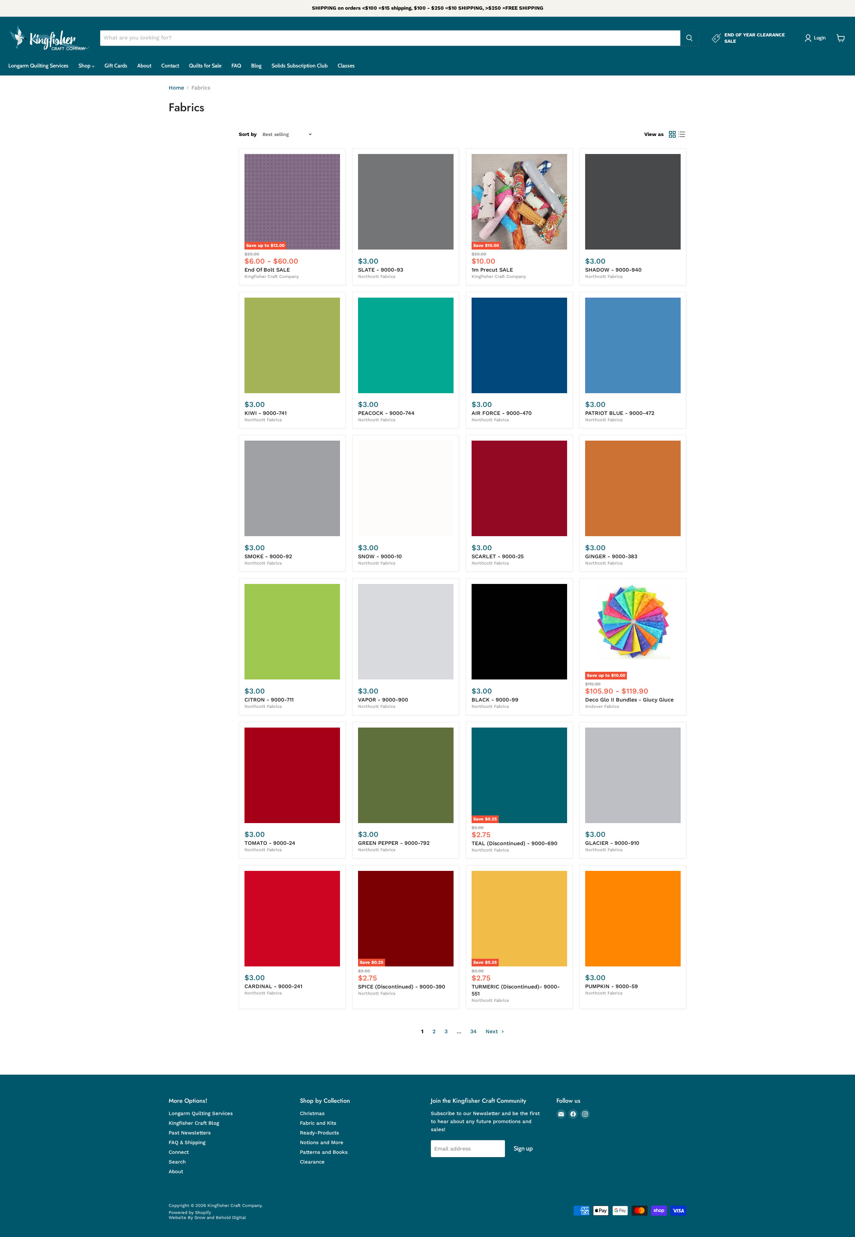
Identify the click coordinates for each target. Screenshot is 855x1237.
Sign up (523, 1148)
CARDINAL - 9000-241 (273, 986)
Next (493, 1031)
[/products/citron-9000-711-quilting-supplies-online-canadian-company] (292, 631)
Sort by (247, 134)
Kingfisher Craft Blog (194, 1123)
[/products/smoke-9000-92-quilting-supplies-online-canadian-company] (292, 488)
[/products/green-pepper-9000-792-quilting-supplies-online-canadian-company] (406, 775)
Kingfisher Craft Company (271, 276)
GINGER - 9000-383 (611, 556)
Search (177, 1162)
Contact (170, 65)
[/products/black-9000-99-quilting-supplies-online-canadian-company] (519, 631)
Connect (179, 1152)
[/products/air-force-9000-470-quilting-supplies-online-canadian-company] (519, 345)
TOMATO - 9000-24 (269, 843)
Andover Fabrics (602, 706)
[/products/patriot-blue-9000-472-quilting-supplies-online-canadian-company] (633, 345)
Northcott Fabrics (376, 276)
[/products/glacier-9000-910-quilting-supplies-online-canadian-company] (633, 775)
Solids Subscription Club (300, 65)
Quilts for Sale (205, 65)
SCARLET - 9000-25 (498, 556)
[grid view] (672, 134)
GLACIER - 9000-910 (612, 843)
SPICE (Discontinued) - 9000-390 (401, 986)
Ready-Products (319, 1133)
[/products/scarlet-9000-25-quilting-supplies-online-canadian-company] (519, 488)
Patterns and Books (324, 1152)
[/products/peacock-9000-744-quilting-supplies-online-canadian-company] (406, 345)
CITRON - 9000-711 (269, 700)
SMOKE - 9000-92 (268, 556)
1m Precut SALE (492, 270)
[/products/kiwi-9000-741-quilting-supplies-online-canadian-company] (292, 345)
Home (176, 88)
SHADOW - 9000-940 (613, 270)
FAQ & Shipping (187, 1142)
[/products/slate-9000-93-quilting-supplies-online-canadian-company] (406, 202)
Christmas (312, 1113)
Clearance (312, 1162)
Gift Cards (116, 65)
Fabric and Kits (318, 1123)
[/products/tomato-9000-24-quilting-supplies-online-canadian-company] (292, 775)
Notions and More (321, 1142)
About (144, 65)
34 (473, 1031)
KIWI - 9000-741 (265, 413)
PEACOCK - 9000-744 (386, 413)
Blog (256, 65)
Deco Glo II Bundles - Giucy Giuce (629, 700)
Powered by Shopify (190, 1212)
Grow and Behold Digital (220, 1217)
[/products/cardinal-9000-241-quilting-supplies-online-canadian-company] (292, 918)
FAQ (236, 65)
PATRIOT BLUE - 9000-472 (619, 413)
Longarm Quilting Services (38, 65)
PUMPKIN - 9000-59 (611, 986)
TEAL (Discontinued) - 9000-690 (514, 843)
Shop (85, 65)
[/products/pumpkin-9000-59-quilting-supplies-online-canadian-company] (633, 918)
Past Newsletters (190, 1133)
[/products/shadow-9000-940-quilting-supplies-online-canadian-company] (633, 202)
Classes (346, 65)
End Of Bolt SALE (267, 270)
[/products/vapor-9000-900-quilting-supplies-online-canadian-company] (406, 631)
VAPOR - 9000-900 (383, 700)
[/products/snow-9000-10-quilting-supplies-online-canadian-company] (406, 488)
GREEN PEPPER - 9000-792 (394, 843)
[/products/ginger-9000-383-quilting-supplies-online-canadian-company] (633, 488)
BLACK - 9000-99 (495, 700)
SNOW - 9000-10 (380, 556)
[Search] (689, 38)
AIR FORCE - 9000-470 (502, 413)
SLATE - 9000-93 (380, 270)
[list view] (681, 134)
